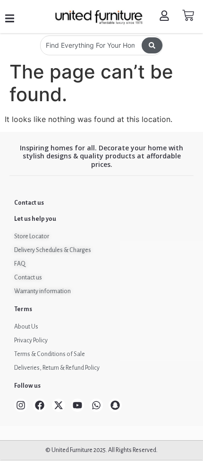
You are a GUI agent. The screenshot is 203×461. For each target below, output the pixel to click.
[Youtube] (77, 405)
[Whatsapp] (96, 405)
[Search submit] (152, 45)
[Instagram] (20, 405)
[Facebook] (39, 405)
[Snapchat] (115, 405)
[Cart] (188, 15)
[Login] (165, 17)
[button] (9, 18)
